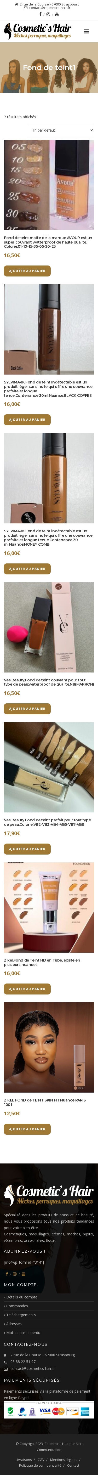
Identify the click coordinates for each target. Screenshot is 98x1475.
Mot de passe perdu (23, 1332)
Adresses (14, 1323)
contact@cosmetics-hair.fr (32, 1368)
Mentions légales (63, 1459)
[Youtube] (57, 14)
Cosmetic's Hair (56, 1443)
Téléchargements (21, 1314)
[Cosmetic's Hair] (49, 31)
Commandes (17, 1305)
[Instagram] (48, 14)
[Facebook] (40, 14)
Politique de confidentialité (40, 1465)
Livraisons (24, 1459)
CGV (41, 1459)
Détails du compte (21, 1297)
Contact (73, 1465)
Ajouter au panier (27, 271)
